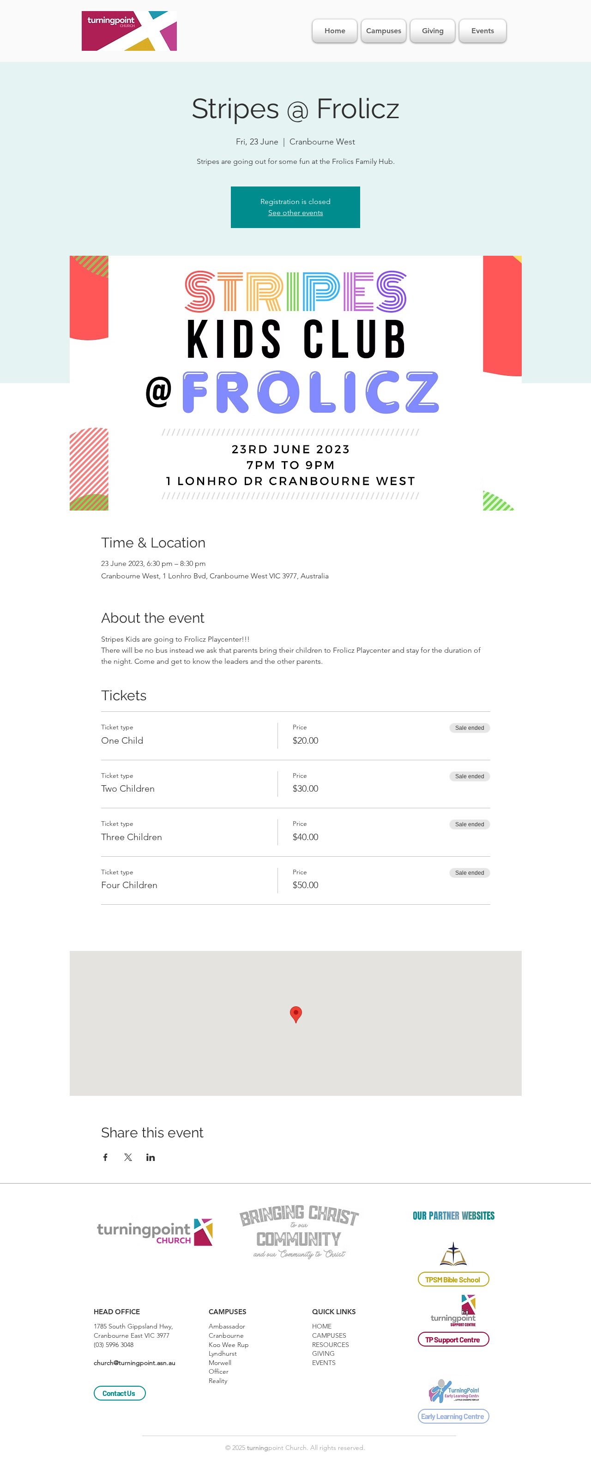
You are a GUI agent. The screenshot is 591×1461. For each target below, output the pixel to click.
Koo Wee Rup (229, 1345)
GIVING (323, 1353)
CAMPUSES (329, 1335)
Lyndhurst (223, 1353)
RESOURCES (330, 1345)
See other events (295, 212)
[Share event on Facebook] (105, 1157)
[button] (117, 1311)
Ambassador (227, 1326)
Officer (219, 1371)
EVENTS (324, 1363)
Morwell (220, 1363)
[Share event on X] (128, 1157)
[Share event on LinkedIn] (150, 1157)
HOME (322, 1326)
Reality (218, 1381)
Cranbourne (226, 1335)
